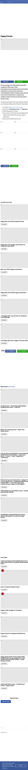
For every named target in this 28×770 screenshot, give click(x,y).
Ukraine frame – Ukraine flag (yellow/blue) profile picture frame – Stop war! (13, 406)
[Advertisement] (14, 18)
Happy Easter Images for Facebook (11, 610)
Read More (4, 224)
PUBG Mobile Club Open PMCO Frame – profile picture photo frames (14, 491)
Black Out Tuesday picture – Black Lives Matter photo (12, 430)
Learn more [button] (4, 768)
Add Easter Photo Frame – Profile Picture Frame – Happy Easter (13, 684)
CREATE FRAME (6, 701)
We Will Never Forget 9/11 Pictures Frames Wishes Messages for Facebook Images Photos (13, 516)
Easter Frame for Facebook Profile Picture (13, 633)
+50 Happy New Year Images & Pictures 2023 (14, 340)
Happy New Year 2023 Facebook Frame (12, 221)
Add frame (11, 386)
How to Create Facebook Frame (10, 587)
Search (26, 2)
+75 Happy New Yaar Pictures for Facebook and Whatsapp (14, 316)
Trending (2, 570)
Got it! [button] (20, 765)
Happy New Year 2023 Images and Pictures (13, 293)
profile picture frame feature (15, 107)
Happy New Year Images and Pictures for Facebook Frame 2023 (13, 245)
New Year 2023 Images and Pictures (11, 269)
